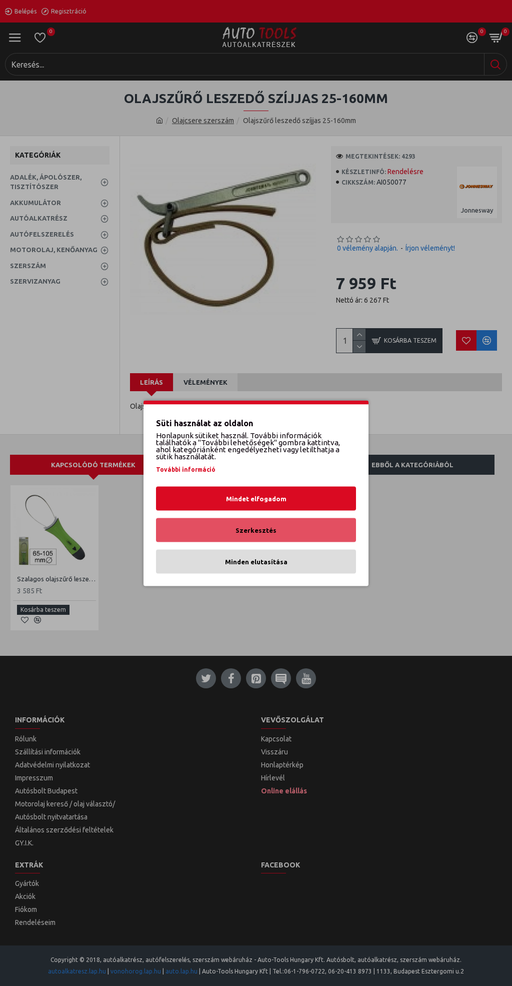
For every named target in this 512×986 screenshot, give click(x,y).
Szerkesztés (256, 529)
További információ (186, 469)
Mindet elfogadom (256, 498)
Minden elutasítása (256, 561)
